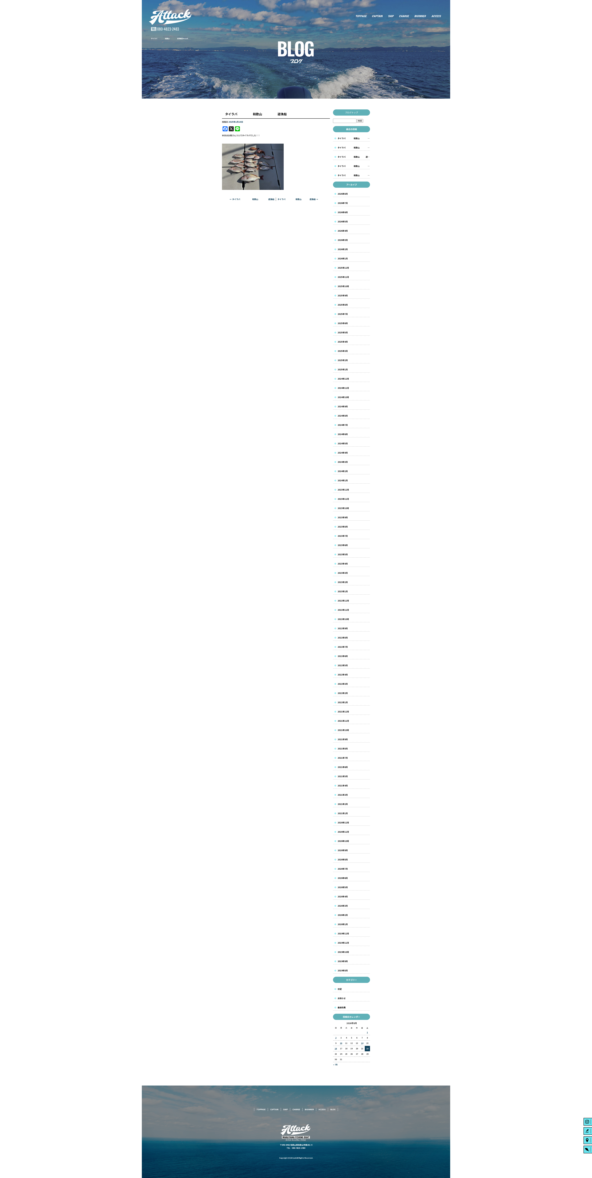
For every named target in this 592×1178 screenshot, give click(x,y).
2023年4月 (343, 563)
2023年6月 (343, 545)
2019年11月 (343, 942)
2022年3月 (343, 683)
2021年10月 (343, 730)
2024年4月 (343, 452)
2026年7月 (343, 203)
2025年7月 (343, 314)
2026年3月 (343, 240)
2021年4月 (343, 785)
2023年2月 (343, 582)
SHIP (390, 16)
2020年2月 (343, 915)
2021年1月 (343, 813)
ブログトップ (351, 112)
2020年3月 (343, 905)
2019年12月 (343, 933)
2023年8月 (343, 526)
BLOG (332, 1109)
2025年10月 (343, 286)
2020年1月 (343, 924)
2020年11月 (343, 831)
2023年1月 (343, 591)
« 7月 (335, 1064)
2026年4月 (343, 230)
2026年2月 (343, 249)
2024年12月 (343, 378)
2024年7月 (343, 424)
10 (341, 1043)
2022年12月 (343, 600)
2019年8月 (343, 970)
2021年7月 (343, 757)
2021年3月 (343, 794)
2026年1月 (343, 258)
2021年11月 (343, 720)
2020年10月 (343, 841)
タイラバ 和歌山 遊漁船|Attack (169, 38)
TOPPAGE (360, 16)
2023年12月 (343, 489)
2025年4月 (343, 341)
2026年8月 (343, 193)
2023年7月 (343, 535)
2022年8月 (343, 637)
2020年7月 (343, 868)
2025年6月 (343, 323)
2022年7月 (343, 646)
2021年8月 (343, 748)
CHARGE (404, 16)
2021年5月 (343, 776)
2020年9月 (343, 850)
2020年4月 (343, 896)
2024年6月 (343, 434)
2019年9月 (343, 961)
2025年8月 (343, 304)
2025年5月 (343, 332)
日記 (340, 989)
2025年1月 (343, 369)
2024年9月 (343, 406)
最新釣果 (342, 1007)
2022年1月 (343, 702)
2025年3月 (343, 351)
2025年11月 (343, 277)
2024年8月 (343, 415)
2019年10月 (343, 952)
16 (336, 1048)
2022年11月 (343, 609)
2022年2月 (343, 693)
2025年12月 (343, 267)
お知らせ (342, 998)
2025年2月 (343, 360)
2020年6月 (343, 878)
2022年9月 (343, 628)
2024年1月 (343, 480)
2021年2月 (343, 804)
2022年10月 (343, 619)
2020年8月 (343, 859)
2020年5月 (343, 887)
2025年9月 (343, 295)
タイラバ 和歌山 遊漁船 (252, 199)
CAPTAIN (377, 16)
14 (362, 1043)
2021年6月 (343, 767)
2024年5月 (343, 443)
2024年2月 (343, 471)
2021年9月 (343, 739)
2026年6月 (343, 212)
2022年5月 (343, 665)
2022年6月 (343, 656)
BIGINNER (420, 16)
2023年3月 (343, 572)
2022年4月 (343, 674)
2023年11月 (343, 498)
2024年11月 (343, 388)
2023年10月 (343, 508)
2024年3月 (343, 461)
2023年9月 (343, 517)
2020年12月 (343, 822)
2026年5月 (343, 221)
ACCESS (439, 16)
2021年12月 (343, 711)
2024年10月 (343, 397)
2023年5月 (343, 554)
